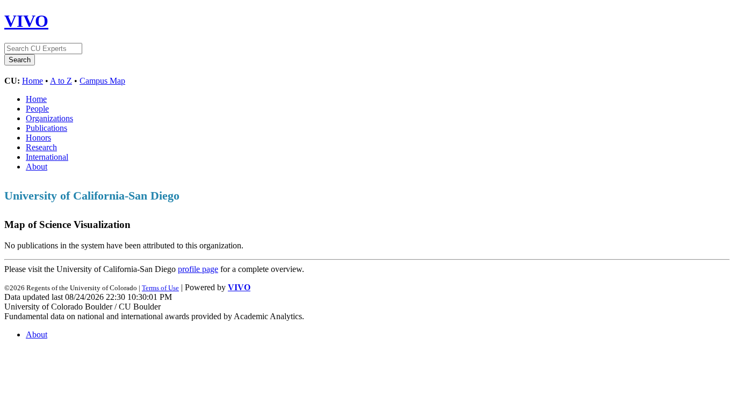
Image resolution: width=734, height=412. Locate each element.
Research (41, 147)
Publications (46, 128)
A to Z (61, 80)
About (36, 166)
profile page (198, 269)
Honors (38, 137)
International (47, 156)
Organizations (49, 118)
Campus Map (102, 80)
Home (32, 80)
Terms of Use (160, 288)
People (37, 108)
